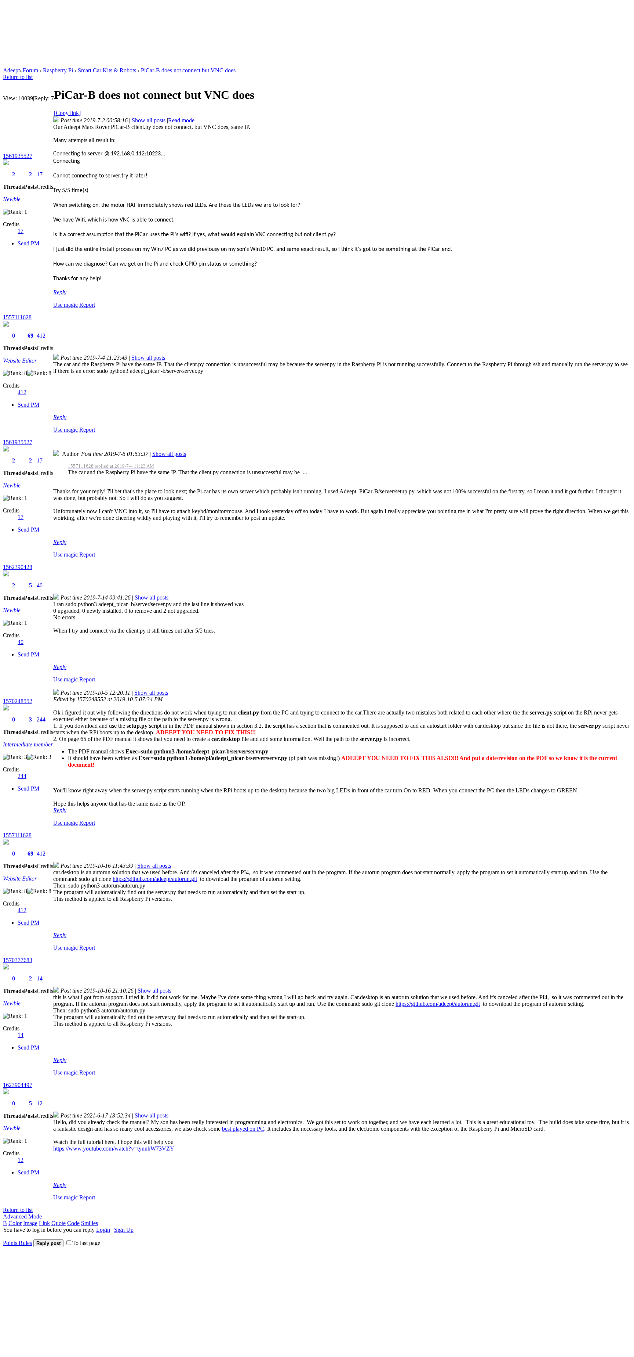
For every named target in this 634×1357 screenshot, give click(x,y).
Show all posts (148, 120)
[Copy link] (67, 113)
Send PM (28, 243)
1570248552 (17, 701)
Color (15, 1223)
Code (73, 1223)
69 (30, 335)
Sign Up (124, 1230)
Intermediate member (28, 744)
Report (87, 305)
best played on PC (243, 1129)
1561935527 (17, 156)
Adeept (11, 70)
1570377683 (17, 960)
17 (40, 174)
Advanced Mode (22, 1216)
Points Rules (17, 1243)
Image (30, 1223)
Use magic (65, 305)
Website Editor (20, 360)
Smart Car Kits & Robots (107, 70)
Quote (58, 1223)
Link (44, 1223)
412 (41, 335)
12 (40, 1103)
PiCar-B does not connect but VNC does (188, 70)
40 (40, 585)
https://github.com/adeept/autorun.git (155, 879)
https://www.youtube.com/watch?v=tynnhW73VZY (113, 1148)
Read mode (181, 120)
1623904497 (17, 1085)
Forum (30, 70)
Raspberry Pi (58, 70)
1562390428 (17, 567)
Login (103, 1230)
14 (40, 978)
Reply (59, 292)
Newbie (12, 199)
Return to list (18, 77)
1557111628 (17, 317)
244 (41, 719)
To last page (86, 1243)
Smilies (89, 1223)
